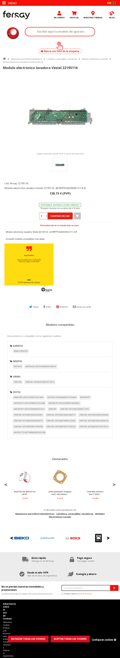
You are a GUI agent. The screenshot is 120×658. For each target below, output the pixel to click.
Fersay (16, 15)
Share (48, 307)
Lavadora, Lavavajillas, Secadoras (62, 59)
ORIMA (16, 376)
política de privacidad (84, 594)
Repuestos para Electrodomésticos (26, 59)
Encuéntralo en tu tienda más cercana (60, 225)
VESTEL (17, 392)
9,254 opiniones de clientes (29, 282)
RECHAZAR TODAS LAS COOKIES (28, 638)
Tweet (35, 307)
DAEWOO (18, 345)
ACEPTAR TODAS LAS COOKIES (70, 638)
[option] (60, 114)
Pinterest (64, 307)
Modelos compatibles (60, 325)
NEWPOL (17, 361)
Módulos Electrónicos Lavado (95, 59)
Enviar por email (84, 307)
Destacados (60, 459)
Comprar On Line (60, 216)
